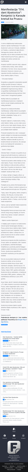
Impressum (5, 466)
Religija (2, 22)
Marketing (12, 466)
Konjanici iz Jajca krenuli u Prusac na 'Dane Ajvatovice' (13, 352)
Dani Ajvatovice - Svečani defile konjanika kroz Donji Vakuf (12, 337)
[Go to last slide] (3, 32)
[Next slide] (25, 32)
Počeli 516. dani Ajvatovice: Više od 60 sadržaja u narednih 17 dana (14, 368)
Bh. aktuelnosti (5, 340)
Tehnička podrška (9, 467)
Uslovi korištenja (19, 467)
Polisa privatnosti (11, 469)
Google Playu (22, 319)
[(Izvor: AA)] (14, 31)
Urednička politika (21, 466)
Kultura (4, 370)
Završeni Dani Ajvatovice (10, 397)
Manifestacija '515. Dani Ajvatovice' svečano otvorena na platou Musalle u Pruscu (14, 412)
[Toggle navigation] (25, 2)
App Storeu (4, 322)
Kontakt (19, 469)
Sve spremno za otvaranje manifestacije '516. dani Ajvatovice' (13, 383)
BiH (3, 399)
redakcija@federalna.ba (14, 460)
